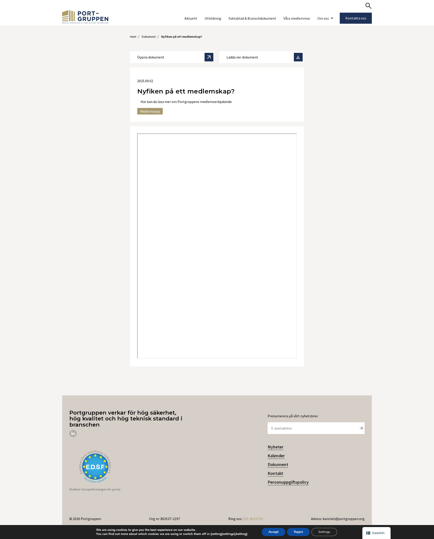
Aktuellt (190, 18)
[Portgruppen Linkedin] (73, 436)
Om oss (323, 18)
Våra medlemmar (296, 18)
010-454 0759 (253, 518)
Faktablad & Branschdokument (252, 18)
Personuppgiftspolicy (288, 482)
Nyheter (275, 447)
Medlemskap (150, 111)
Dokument (278, 464)
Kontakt (275, 473)
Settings (324, 532)
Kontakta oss (355, 18)
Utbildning (213, 18)
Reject (298, 532)
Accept (273, 532)
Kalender (276, 455)
